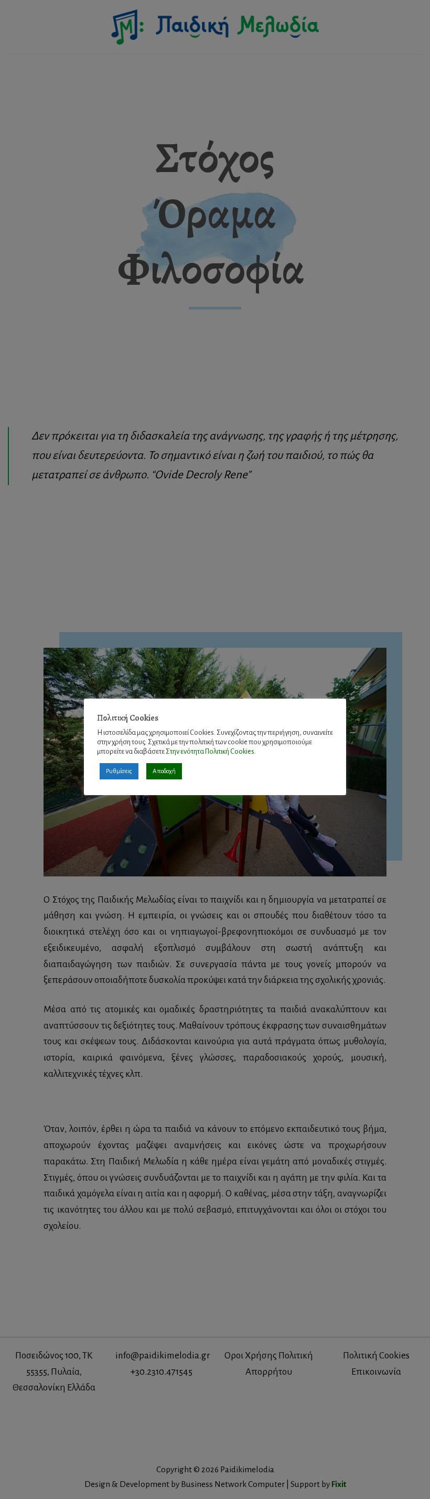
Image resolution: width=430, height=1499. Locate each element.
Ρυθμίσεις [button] (119, 771)
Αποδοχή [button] (164, 771)
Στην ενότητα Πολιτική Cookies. (211, 751)
